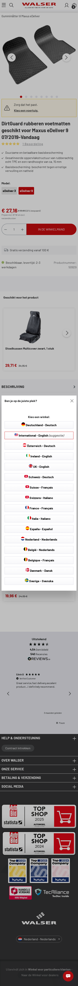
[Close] (72, 401)
